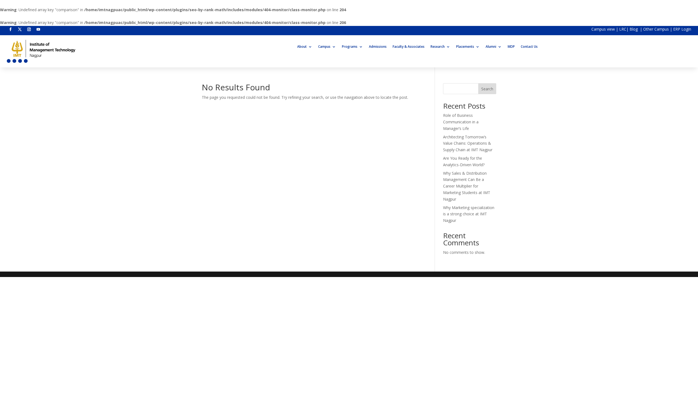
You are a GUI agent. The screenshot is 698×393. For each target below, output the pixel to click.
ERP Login (682, 29)
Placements (465, 47)
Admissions (378, 47)
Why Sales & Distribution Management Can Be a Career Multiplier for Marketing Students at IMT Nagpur (466, 186)
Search (487, 88)
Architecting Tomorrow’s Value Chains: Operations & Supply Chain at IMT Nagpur (467, 143)
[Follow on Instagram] (28, 29)
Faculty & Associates (409, 47)
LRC (622, 29)
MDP (511, 47)
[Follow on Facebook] (10, 29)
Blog (634, 29)
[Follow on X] (19, 29)
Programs (349, 47)
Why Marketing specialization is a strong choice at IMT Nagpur (468, 214)
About (302, 47)
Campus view (603, 29)
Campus (324, 47)
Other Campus (656, 29)
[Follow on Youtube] (38, 29)
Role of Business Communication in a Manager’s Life (461, 122)
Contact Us (529, 47)
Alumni (491, 47)
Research (438, 47)
